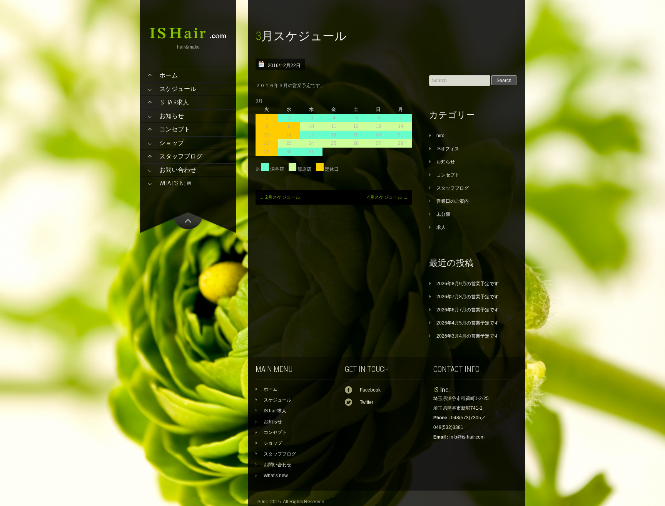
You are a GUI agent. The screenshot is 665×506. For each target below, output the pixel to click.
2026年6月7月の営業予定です (467, 310)
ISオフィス (447, 148)
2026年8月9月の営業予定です (467, 283)
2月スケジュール (279, 197)
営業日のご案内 (452, 201)
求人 (441, 227)
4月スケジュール (387, 197)
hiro (440, 135)
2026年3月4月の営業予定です (467, 336)
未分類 (443, 214)
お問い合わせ (177, 169)
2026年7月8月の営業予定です (467, 296)
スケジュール (177, 88)
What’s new (175, 183)
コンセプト (174, 129)
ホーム (168, 75)
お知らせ (171, 115)
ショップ (171, 142)
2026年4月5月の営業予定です (467, 323)
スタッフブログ (180, 156)
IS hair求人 (174, 102)
